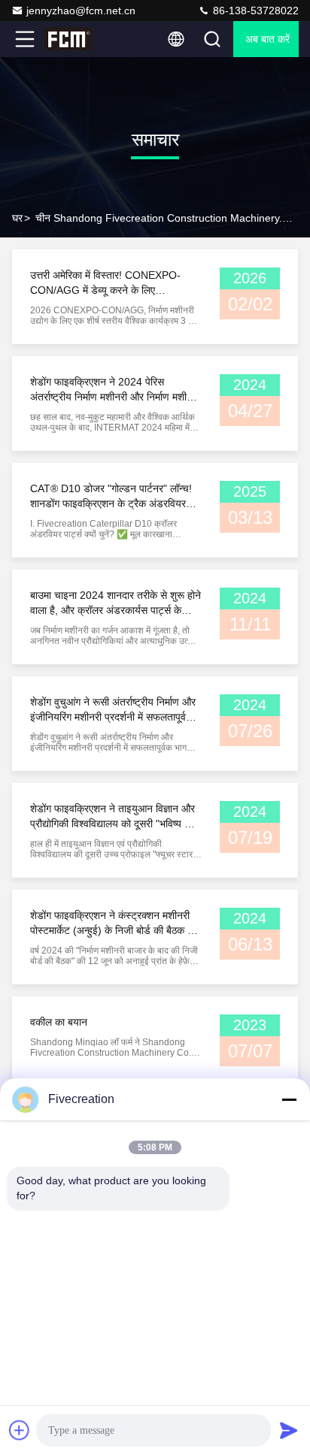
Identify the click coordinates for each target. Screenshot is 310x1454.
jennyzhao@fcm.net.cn (80, 11)
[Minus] (289, 1099)
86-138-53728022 (254, 11)
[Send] (289, 1429)
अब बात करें (267, 39)
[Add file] (19, 1429)
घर (17, 218)
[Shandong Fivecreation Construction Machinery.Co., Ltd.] (74, 39)
